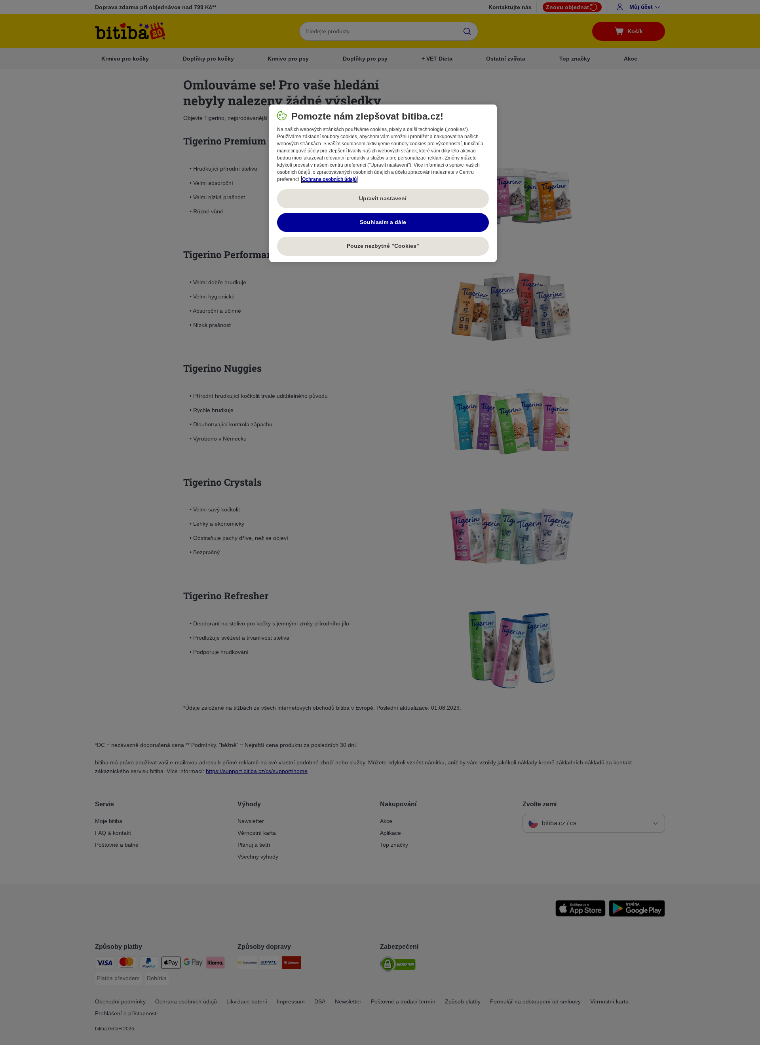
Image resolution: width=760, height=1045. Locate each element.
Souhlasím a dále (383, 222)
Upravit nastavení (383, 198)
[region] (383, 183)
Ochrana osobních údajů (329, 179)
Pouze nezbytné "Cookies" (383, 246)
